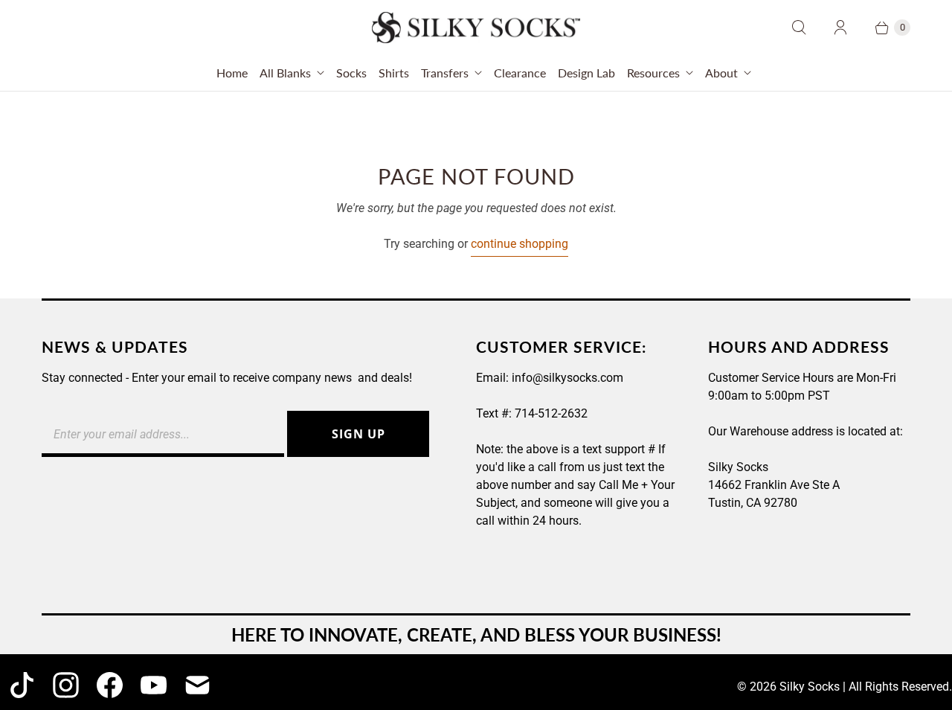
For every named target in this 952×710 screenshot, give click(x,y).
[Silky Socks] (476, 27)
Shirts (394, 72)
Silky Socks (809, 686)
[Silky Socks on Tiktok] (22, 685)
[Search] (799, 27)
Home (232, 72)
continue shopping (519, 244)
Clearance (520, 72)
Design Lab (586, 72)
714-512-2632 (551, 413)
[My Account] (840, 27)
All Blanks (285, 72)
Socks (351, 72)
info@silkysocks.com (567, 378)
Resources (653, 72)
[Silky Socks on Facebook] (110, 685)
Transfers (445, 72)
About (721, 72)
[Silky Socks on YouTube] (154, 685)
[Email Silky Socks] (197, 685)
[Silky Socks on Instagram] (66, 685)
